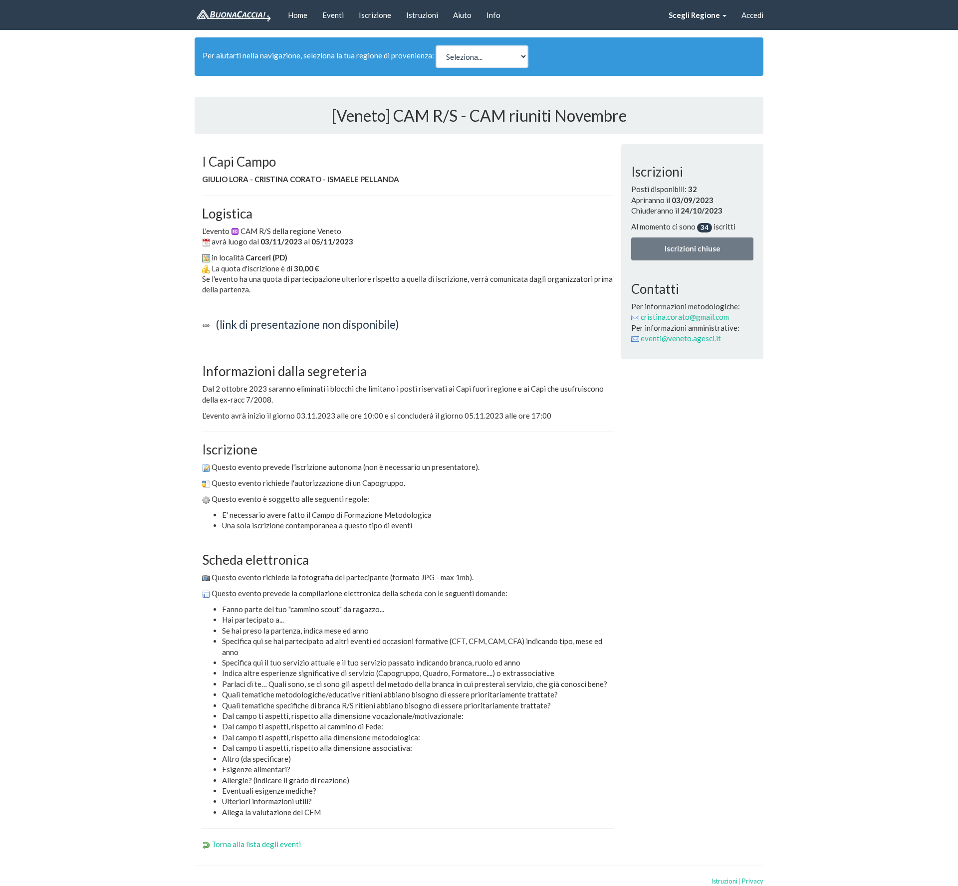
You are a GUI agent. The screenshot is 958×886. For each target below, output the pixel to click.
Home (297, 14)
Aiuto (462, 14)
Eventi (333, 14)
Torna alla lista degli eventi (256, 844)
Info (493, 14)
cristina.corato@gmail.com (685, 316)
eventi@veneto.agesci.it (681, 338)
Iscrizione (375, 14)
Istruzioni (422, 14)
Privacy (752, 881)
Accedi (752, 14)
